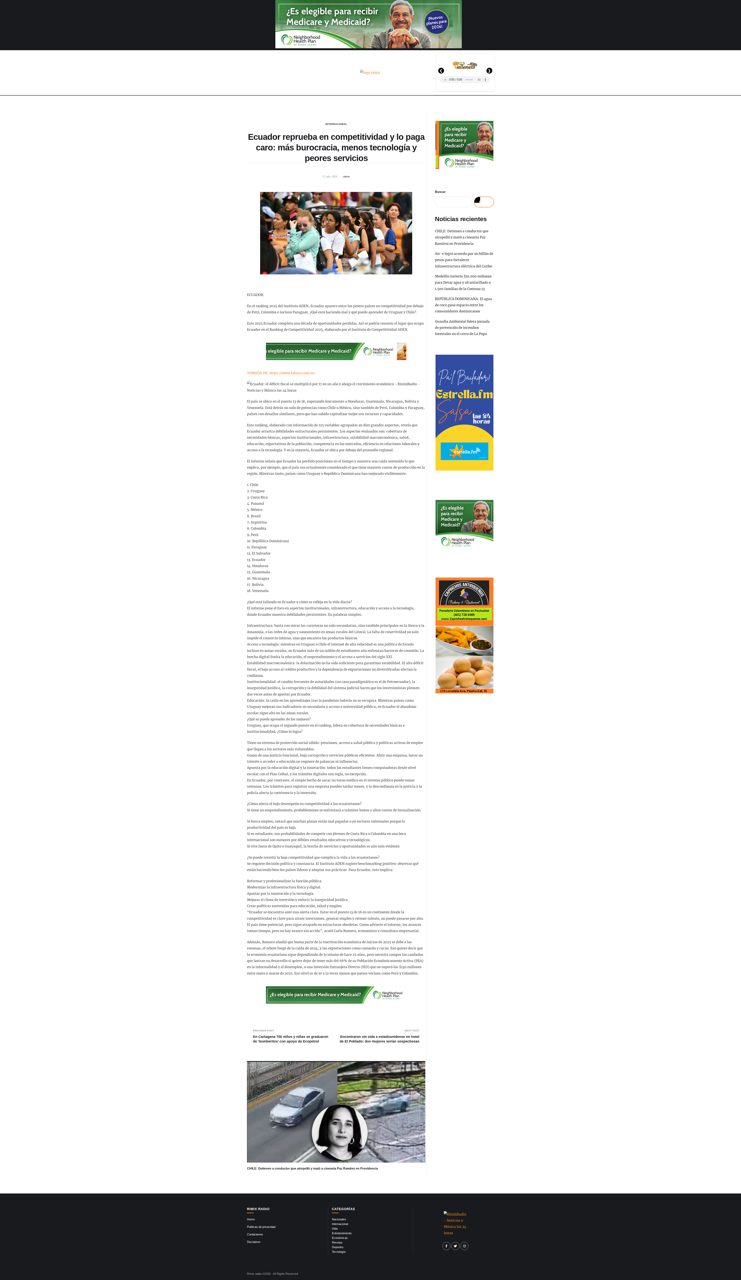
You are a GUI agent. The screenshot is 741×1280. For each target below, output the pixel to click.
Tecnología (338, 1251)
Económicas (340, 1237)
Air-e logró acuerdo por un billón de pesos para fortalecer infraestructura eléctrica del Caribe (464, 260)
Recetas (337, 1242)
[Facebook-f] (446, 1246)
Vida (335, 1228)
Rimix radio (254, 1273)
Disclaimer (254, 1242)
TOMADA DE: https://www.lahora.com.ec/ (281, 373)
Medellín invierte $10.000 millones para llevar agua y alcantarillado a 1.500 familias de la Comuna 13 (463, 282)
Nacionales (339, 1219)
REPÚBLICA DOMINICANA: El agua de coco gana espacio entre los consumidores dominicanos (463, 305)
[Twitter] (455, 1246)
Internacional (336, 124)
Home (251, 1219)
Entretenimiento (342, 1233)
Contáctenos (255, 1234)
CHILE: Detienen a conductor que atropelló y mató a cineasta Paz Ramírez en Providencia (312, 1168)
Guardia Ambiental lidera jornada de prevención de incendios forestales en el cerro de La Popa (462, 327)
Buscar (440, 191)
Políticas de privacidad (261, 1226)
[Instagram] (464, 1246)
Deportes (337, 1247)
